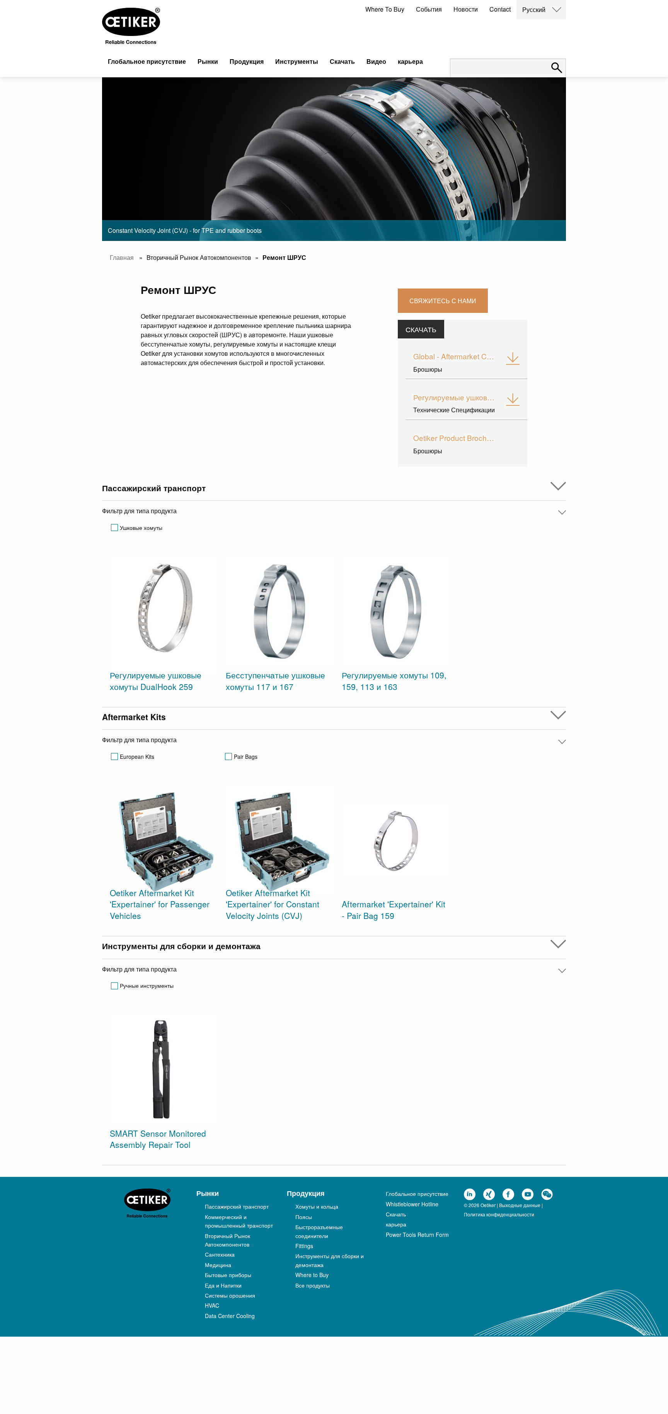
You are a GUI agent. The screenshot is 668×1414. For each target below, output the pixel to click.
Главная (122, 257)
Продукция (247, 61)
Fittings (304, 1246)
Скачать (342, 61)
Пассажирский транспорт (237, 1206)
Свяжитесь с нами (442, 300)
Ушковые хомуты (141, 527)
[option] (164, 625)
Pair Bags (245, 756)
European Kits (137, 756)
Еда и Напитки (223, 1285)
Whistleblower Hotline (412, 1204)
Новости (465, 9)
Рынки (208, 61)
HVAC (212, 1305)
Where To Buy (384, 9)
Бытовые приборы (228, 1275)
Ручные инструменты (147, 985)
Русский (533, 9)
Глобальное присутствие (147, 61)
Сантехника (220, 1254)
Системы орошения (230, 1295)
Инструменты (296, 61)
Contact (500, 9)
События (429, 9)
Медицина (218, 1265)
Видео (376, 61)
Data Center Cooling (230, 1316)
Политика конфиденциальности (499, 1214)
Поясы (303, 1217)
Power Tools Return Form (417, 1234)
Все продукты (312, 1285)
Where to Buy (312, 1275)
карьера (410, 61)
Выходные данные (519, 1205)
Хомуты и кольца (316, 1206)
